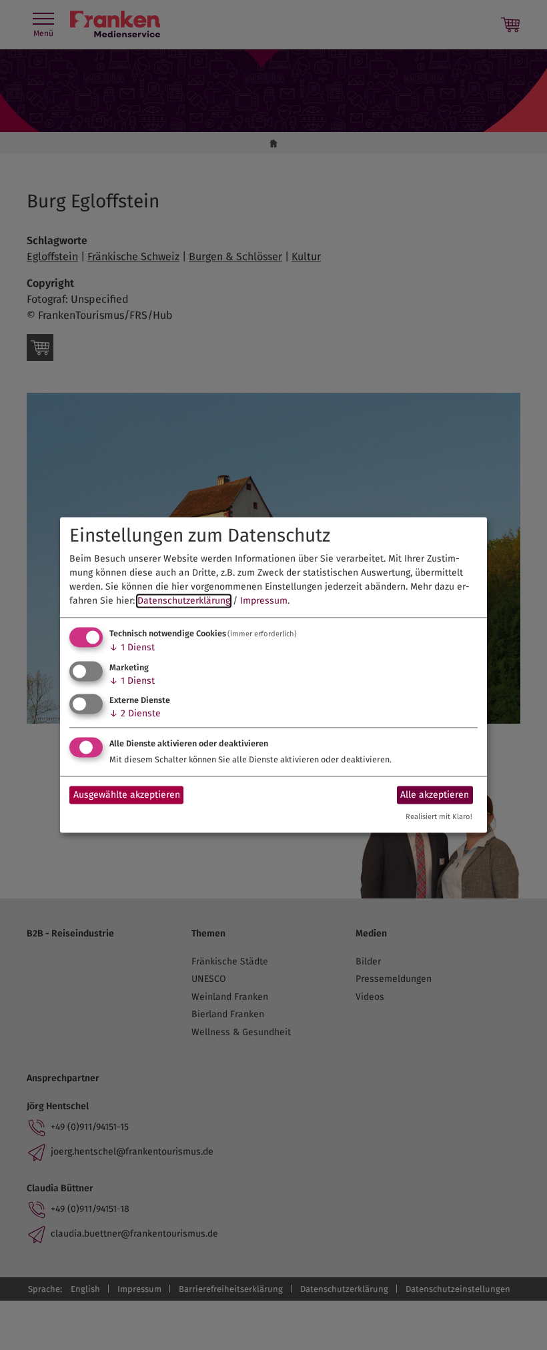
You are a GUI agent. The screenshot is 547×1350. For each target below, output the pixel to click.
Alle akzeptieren (434, 794)
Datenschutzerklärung (183, 600)
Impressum (264, 600)
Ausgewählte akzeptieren (126, 794)
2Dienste (135, 714)
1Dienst (132, 647)
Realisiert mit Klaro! (439, 817)
